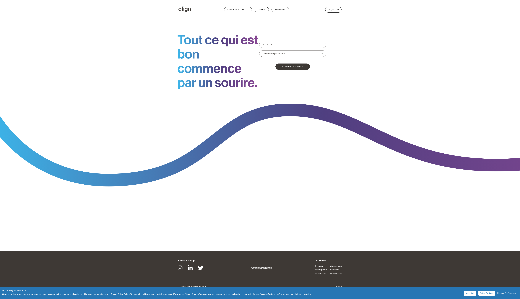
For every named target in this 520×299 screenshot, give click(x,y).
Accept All (470, 293)
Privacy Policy (117, 294)
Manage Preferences (506, 293)
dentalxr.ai (334, 269)
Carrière (261, 9)
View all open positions (292, 66)
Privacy (339, 286)
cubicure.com (336, 273)
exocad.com (320, 273)
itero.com (319, 266)
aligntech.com (336, 266)
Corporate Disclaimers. (261, 268)
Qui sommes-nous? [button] (236, 9)
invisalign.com (321, 269)
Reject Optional (486, 293)
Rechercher (280, 9)
